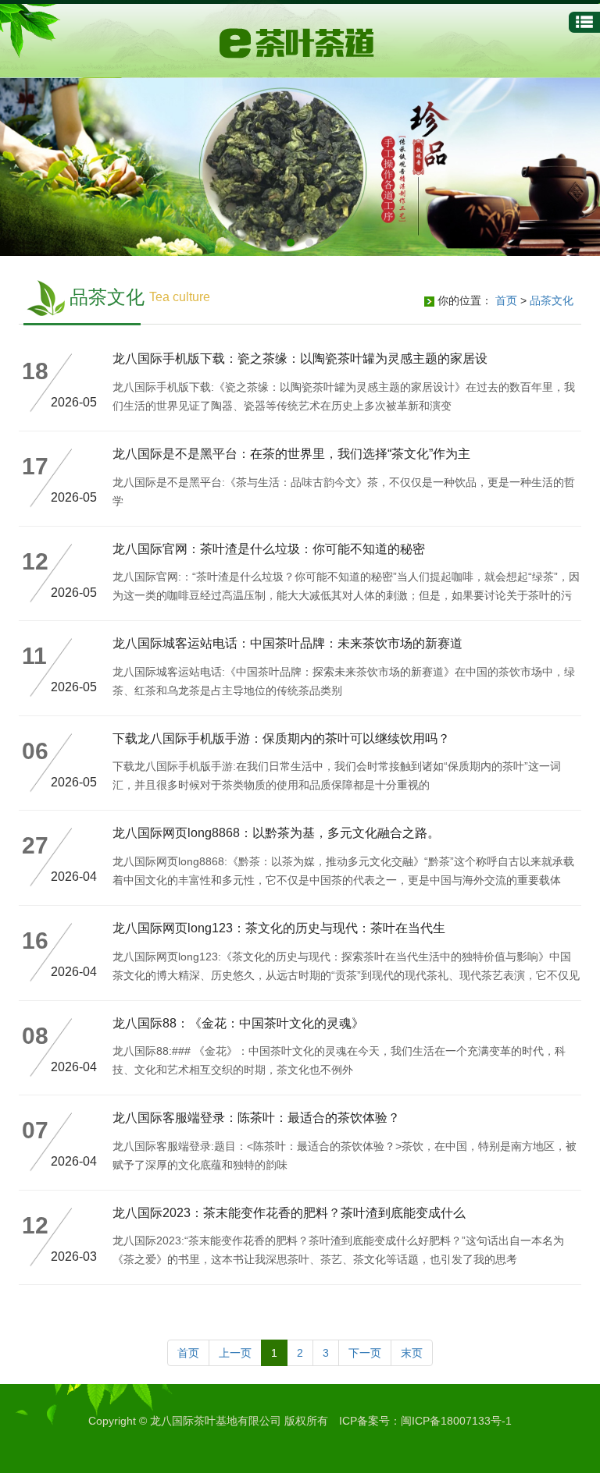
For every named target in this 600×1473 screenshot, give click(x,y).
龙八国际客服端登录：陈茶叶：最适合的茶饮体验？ (256, 1117)
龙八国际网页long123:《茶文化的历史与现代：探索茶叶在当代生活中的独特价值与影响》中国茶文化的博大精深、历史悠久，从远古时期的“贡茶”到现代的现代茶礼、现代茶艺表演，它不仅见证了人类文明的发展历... (346, 975)
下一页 (364, 1353)
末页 (412, 1353)
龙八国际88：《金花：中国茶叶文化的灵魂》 (238, 1023)
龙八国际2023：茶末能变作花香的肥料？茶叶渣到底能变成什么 (289, 1212)
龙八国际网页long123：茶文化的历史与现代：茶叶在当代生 (278, 928)
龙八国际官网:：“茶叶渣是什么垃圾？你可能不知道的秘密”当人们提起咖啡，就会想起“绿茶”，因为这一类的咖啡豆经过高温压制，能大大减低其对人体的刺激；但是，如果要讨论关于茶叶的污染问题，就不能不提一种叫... (346, 595)
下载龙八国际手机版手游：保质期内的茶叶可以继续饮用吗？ (281, 738)
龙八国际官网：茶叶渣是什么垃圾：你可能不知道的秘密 (268, 548)
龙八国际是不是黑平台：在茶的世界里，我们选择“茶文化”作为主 (291, 453)
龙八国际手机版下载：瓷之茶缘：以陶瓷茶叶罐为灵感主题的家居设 (300, 358)
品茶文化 (551, 300)
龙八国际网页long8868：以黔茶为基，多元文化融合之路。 (276, 832)
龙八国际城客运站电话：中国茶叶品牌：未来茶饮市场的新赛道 (287, 643)
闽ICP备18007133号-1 (456, 1420)
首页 (506, 300)
